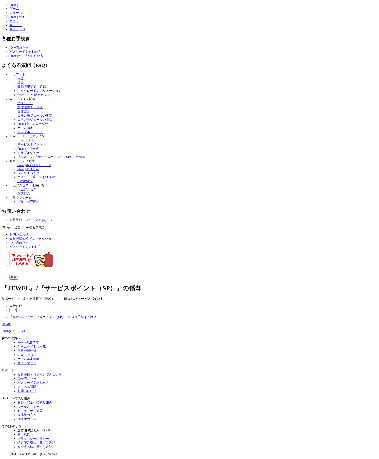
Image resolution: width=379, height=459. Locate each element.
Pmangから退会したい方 (26, 55)
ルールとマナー (28, 406)
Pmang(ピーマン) (13, 331)
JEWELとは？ (27, 354)
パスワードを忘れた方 (25, 51)
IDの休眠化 (25, 181)
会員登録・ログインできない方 (31, 220)
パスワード (25, 103)
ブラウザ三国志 (28, 201)
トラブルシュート (30, 132)
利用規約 (23, 434)
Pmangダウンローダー (32, 123)
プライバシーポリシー (33, 438)
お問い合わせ (18, 234)
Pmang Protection (28, 169)
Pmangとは (16, 17)
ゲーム (14, 8)
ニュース (15, 12)
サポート (15, 25)
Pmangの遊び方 (28, 342)
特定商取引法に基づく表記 (36, 442)
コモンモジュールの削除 (34, 119)
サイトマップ (26, 363)
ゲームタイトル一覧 (31, 346)
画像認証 (23, 111)
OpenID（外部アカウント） (36, 94)
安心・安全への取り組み (34, 402)
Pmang (13, 4)
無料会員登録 (26, 350)
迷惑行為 (23, 193)
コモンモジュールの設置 (34, 115)
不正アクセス (26, 189)
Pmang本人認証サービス (34, 165)
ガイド (14, 21)
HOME (6, 324)
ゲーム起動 (25, 128)
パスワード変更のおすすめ (36, 177)
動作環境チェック (30, 107)
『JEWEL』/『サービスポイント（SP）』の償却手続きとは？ (53, 317)
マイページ (17, 29)
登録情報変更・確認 (31, 86)
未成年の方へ (26, 414)
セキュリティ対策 (30, 410)
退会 (20, 82)
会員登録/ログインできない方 (30, 238)
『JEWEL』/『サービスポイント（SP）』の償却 (51, 157)
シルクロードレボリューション (39, 90)
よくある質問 (26, 387)
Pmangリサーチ (28, 148)
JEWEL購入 (25, 140)
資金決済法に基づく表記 (34, 447)
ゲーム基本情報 (28, 359)
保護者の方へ (26, 419)
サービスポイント (30, 144)
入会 (20, 78)
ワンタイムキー (28, 172)
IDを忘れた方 (19, 47)
